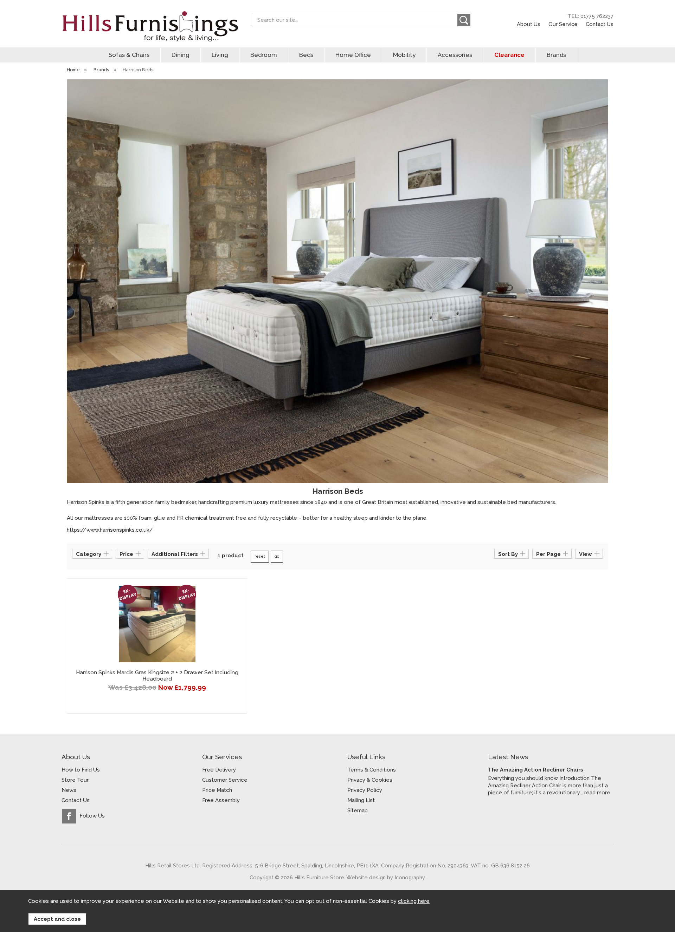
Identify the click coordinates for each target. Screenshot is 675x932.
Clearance (509, 54)
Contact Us (599, 24)
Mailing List (361, 800)
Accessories (455, 54)
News (69, 790)
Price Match (217, 790)
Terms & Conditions (371, 770)
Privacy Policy (364, 790)
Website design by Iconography (385, 877)
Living (220, 54)
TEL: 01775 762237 (590, 16)
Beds (306, 54)
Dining (180, 54)
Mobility (404, 54)
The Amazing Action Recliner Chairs (535, 770)
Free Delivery (219, 770)
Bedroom (263, 54)
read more (597, 792)
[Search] (463, 20)
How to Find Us (81, 770)
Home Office (353, 54)
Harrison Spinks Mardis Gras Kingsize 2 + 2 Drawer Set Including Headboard (157, 675)
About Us (528, 24)
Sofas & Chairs (129, 54)
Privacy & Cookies (369, 780)
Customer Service (225, 780)
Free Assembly (221, 800)
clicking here (414, 901)
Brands (556, 54)
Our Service (563, 24)
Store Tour (75, 780)
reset (260, 556)
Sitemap (357, 810)
